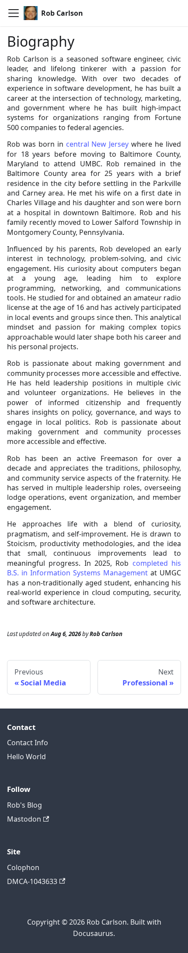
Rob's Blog (24, 805)
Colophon (23, 867)
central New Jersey (97, 144)
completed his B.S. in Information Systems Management (94, 568)
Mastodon (24, 819)
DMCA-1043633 (32, 881)
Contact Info (27, 742)
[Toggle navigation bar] (13, 13)
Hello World (26, 756)
